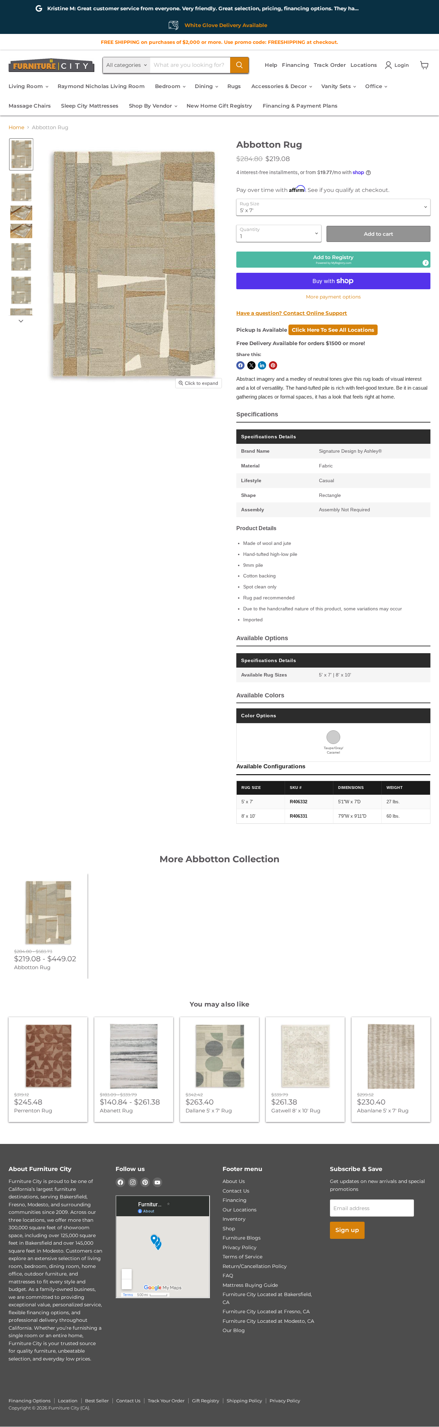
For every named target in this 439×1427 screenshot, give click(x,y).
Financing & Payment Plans (300, 105)
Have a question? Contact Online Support (291, 313)
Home (16, 127)
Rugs (234, 86)
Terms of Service (242, 1257)
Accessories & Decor (279, 86)
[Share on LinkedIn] (262, 365)
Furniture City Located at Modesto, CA (268, 1321)
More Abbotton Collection (219, 859)
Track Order (330, 65)
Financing (295, 65)
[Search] (239, 65)
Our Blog (234, 1330)
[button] (398, 65)
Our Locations (240, 1210)
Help (271, 65)
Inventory (234, 1219)
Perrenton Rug (33, 1110)
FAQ (228, 1275)
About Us (234, 1181)
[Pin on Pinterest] (273, 365)
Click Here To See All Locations (333, 330)
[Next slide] (21, 320)
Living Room (27, 86)
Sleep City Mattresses (89, 105)
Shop (229, 1228)
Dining (204, 86)
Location (68, 1400)
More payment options (333, 297)
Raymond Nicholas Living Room (101, 86)
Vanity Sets (337, 86)
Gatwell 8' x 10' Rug (295, 1110)
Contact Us (236, 1191)
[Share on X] (251, 365)
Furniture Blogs (242, 1238)
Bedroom (168, 86)
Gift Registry (205, 1400)
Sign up (347, 1230)
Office (374, 86)
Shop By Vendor (151, 105)
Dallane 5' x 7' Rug (209, 1110)
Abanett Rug (116, 1110)
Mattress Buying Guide (250, 1285)
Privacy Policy (240, 1247)
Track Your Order (166, 1400)
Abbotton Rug (32, 967)
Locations (364, 65)
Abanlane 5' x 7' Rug (382, 1110)
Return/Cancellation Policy (255, 1266)
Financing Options (29, 1400)
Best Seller (97, 1400)
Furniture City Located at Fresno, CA (266, 1311)
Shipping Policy (244, 1400)
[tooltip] (426, 263)
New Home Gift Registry (219, 105)
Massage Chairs (30, 105)
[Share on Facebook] (240, 365)
